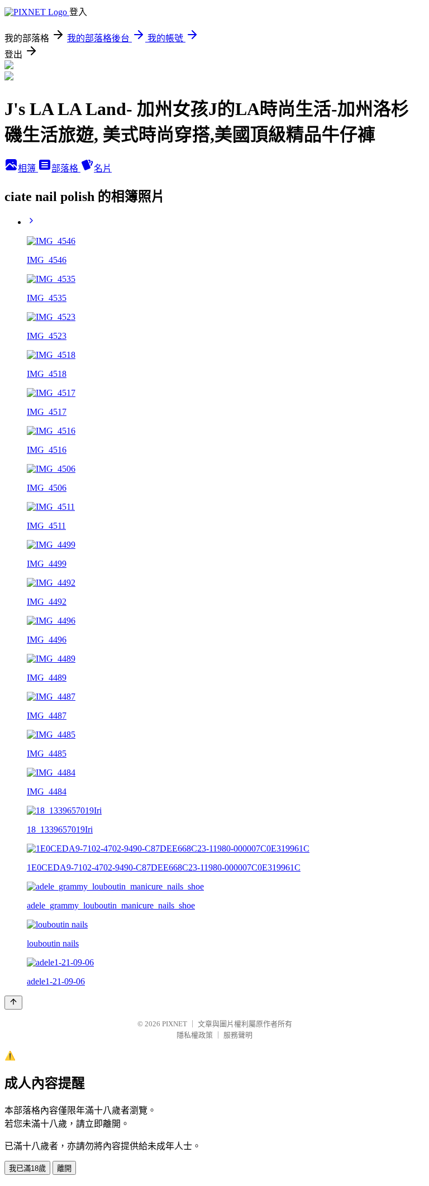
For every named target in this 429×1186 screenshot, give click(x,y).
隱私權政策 (195, 1035)
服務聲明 (237, 1035)
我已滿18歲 (27, 1168)
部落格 (65, 168)
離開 (64, 1168)
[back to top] (13, 1003)
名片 (103, 168)
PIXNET (174, 1024)
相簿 (28, 168)
